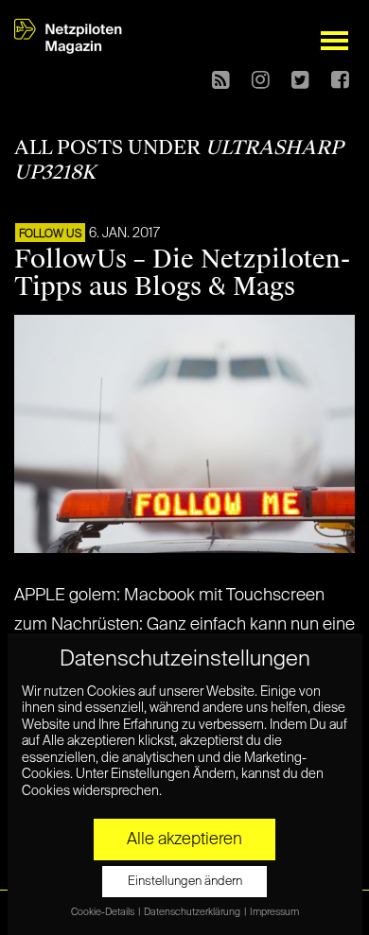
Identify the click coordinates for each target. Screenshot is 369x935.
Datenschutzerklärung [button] (193, 912)
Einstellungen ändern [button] (185, 881)
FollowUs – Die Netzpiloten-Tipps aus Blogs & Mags (182, 273)
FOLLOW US (50, 234)
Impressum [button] (274, 912)
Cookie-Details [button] (103, 912)
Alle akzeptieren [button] (184, 839)
